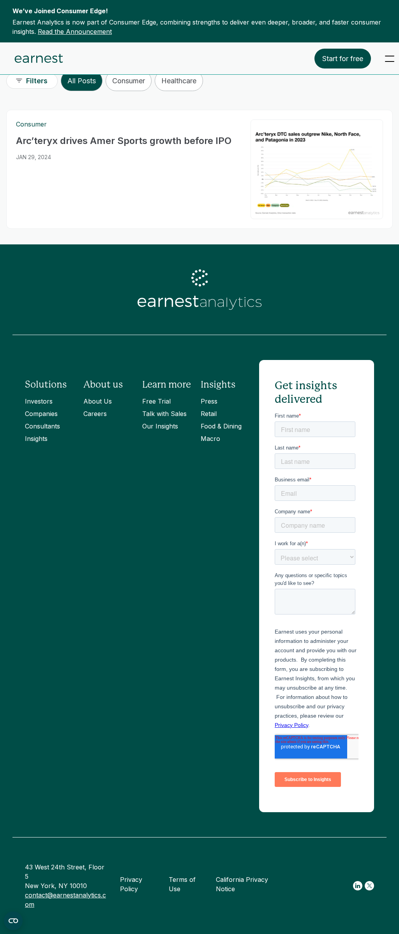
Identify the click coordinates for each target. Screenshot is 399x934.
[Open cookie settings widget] (13, 920)
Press (209, 401)
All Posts (81, 81)
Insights (36, 438)
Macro (210, 438)
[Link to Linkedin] (357, 885)
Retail (209, 414)
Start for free (342, 58)
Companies (41, 414)
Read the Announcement (75, 31)
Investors (39, 401)
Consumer (128, 81)
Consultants (42, 426)
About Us (97, 401)
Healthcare (178, 81)
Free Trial (156, 401)
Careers (95, 414)
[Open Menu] (389, 58)
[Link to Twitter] (369, 885)
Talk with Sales (164, 414)
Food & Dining (221, 426)
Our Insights (160, 426)
